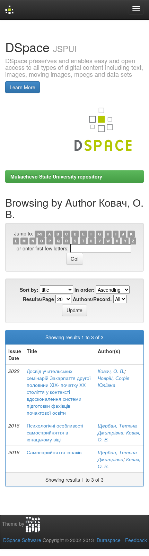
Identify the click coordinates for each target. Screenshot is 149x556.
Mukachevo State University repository (56, 176)
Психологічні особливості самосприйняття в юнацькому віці (55, 432)
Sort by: (29, 289)
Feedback (136, 540)
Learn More (22, 87)
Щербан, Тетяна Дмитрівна (117, 429)
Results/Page (38, 299)
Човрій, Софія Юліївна (113, 381)
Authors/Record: (92, 299)
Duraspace (109, 540)
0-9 (39, 233)
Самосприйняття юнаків (54, 452)
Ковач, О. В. (111, 370)
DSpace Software (22, 540)
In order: (84, 289)
